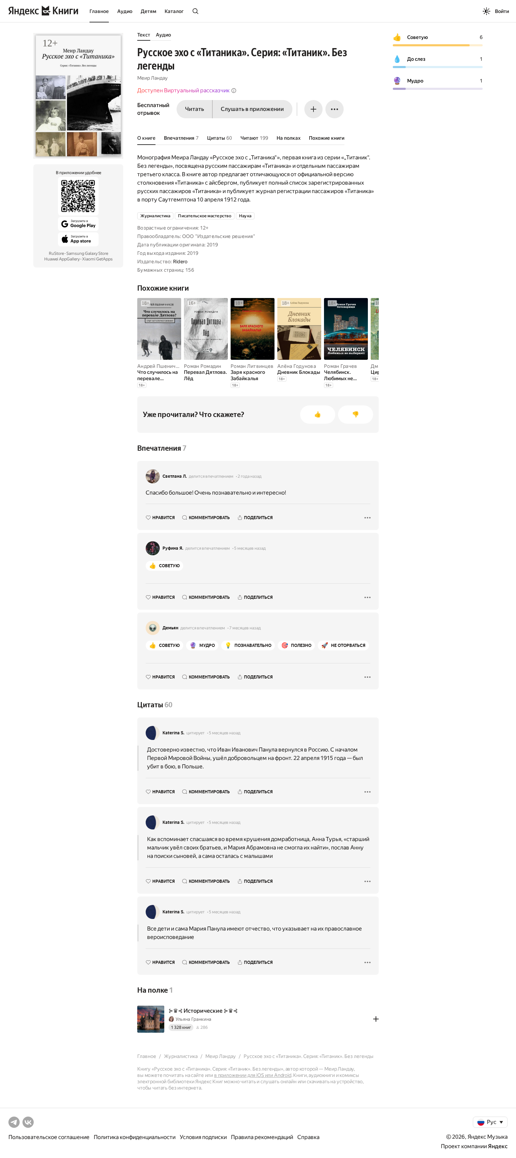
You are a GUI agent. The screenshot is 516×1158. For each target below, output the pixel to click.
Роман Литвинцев (252, 366)
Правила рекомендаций (262, 1137)
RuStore (56, 253)
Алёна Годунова (296, 366)
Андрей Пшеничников (163, 366)
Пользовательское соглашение (49, 1137)
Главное (99, 11)
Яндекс (498, 1146)
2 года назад (250, 476)
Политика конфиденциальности (135, 1137)
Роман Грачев (340, 366)
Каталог (174, 11)
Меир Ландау (152, 78)
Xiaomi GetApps (97, 259)
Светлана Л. (175, 476)
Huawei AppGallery (62, 259)
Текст (143, 35)
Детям (148, 11)
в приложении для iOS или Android (252, 1075)
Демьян (170, 628)
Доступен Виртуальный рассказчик (183, 90)
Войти (502, 11)
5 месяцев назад (250, 548)
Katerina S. (173, 732)
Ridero (180, 261)
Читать (194, 109)
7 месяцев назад (245, 628)
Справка (308, 1137)
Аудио (124, 11)
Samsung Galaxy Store (87, 253)
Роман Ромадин (202, 366)
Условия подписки (203, 1137)
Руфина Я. (173, 548)
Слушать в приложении (252, 109)
